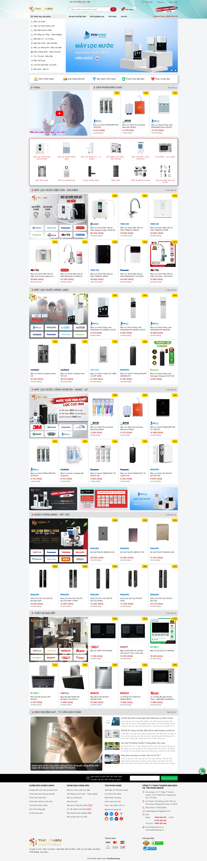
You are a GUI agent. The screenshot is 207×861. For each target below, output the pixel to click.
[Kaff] (51, 658)
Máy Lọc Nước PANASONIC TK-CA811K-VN (133, 474)
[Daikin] (37, 559)
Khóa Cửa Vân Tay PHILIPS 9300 (131, 599)
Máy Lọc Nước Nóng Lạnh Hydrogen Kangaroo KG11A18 (162, 374)
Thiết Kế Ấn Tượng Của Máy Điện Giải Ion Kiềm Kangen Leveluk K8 (147, 730)
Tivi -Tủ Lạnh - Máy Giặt (43, 56)
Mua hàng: (148, 815)
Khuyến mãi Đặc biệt (77, 16)
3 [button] (175, 70)
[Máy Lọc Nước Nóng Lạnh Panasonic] (51, 334)
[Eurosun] (37, 658)
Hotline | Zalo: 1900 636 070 (166, 16)
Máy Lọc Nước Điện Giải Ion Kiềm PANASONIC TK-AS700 (132, 275)
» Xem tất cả (171, 190)
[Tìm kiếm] (113, 9)
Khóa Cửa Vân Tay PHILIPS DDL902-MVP (41, 599)
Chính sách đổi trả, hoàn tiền (40, 801)
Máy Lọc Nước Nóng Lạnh (44, 26)
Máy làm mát (72, 801)
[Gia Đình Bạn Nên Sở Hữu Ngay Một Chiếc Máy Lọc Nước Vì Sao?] (112, 721)
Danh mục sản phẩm (42, 16)
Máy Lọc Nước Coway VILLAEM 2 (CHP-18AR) (103, 374)
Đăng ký (160, 2)
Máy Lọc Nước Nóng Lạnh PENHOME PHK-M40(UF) (161, 328)
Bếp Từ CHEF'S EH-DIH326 (101, 651)
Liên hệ (124, 16)
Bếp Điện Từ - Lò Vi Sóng (44, 39)
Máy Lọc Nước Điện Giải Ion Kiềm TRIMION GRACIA (131, 229)
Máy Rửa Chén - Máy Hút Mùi (45, 43)
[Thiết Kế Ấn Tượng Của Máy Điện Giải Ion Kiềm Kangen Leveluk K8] (112, 734)
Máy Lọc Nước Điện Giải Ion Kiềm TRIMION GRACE (101, 275)
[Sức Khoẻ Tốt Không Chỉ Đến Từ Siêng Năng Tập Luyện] (112, 746)
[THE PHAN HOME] (41, 9)
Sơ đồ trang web (36, 813)
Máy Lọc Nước (39, 21)
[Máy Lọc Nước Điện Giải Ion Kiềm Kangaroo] (37, 235)
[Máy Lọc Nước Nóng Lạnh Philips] (51, 327)
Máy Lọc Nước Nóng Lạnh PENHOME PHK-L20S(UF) (162, 126)
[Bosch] (65, 651)
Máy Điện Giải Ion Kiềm (43, 30)
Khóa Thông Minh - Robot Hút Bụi (47, 52)
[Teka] (80, 651)
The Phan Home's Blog (38, 805)
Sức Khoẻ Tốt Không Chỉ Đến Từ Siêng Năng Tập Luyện (143, 743)
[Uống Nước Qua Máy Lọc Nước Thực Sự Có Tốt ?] (112, 759)
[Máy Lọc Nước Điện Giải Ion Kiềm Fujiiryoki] (80, 235)
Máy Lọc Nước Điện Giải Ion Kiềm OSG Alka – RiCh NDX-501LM (161, 275)
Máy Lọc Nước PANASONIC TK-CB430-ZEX (103, 474)
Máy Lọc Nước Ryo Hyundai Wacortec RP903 (133, 126)
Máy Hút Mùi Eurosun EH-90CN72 (40, 698)
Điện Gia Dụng (39, 60)
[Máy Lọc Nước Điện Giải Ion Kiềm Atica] (51, 235)
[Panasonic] (51, 552)
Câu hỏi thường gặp (37, 809)
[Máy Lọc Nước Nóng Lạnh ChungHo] (37, 334)
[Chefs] (65, 658)
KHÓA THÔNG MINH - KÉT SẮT (52, 514)
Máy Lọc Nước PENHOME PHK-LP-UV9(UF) (162, 428)
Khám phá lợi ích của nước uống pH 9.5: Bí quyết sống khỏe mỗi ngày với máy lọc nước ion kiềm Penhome (65, 766)
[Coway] (51, 559)
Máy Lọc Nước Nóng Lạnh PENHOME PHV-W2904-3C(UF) (103, 328)
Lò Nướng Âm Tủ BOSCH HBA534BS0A (130, 698)
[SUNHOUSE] (51, 434)
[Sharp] (80, 552)
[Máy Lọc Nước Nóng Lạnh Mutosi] (80, 327)
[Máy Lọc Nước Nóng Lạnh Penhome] (37, 327)
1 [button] (171, 70)
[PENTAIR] (51, 427)
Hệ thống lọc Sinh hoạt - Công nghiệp (82, 794)
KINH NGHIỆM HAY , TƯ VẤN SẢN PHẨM (57, 712)
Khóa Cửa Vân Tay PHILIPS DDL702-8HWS (101, 599)
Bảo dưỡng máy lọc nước (77, 817)
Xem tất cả (172, 88)
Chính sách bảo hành (37, 798)
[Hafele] (37, 552)
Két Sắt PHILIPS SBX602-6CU (102, 552)
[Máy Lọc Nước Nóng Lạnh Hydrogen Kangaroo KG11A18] (163, 354)
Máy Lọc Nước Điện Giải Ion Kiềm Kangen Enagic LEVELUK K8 (102, 229)
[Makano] (80, 559)
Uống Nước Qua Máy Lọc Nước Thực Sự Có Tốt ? (141, 755)
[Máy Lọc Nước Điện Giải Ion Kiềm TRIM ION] (51, 228)
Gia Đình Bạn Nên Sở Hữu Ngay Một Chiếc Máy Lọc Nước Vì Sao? (147, 718)
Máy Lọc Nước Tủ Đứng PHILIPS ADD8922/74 (133, 374)
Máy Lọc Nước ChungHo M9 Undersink (71, 474)
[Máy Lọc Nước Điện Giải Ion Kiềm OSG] (65, 235)
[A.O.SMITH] (37, 434)
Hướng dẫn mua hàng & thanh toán (43, 790)
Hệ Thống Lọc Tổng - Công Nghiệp (48, 34)
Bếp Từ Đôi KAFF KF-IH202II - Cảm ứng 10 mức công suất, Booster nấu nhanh (132, 652)
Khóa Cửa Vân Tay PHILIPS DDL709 (161, 599)
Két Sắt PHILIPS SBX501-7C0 (132, 552)
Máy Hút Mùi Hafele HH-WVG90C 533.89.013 (70, 698)
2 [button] (173, 70)
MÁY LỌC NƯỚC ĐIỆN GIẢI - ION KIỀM (56, 190)
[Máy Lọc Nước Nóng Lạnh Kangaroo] (80, 334)
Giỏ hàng (128, 8)
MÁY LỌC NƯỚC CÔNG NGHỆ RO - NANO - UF (61, 389)
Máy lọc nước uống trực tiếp (78, 790)
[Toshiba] (65, 552)
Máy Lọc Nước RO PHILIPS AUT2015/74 (161, 474)
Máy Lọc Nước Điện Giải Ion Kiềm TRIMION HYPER (161, 229)
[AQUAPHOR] (65, 427)
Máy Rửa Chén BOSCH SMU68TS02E (99, 698)
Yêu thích (148, 2)
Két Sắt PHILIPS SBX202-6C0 (162, 552)
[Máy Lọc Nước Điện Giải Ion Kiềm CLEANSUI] (80, 228)
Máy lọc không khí (74, 798)
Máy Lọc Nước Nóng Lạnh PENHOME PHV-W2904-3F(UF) (132, 328)
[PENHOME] (65, 434)
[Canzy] (80, 658)
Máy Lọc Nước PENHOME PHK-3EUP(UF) (106, 126)
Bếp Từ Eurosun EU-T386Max (162, 651)
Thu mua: (149, 823)
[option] (122, 45)
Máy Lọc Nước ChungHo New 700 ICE (72, 374)
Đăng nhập (173, 2)
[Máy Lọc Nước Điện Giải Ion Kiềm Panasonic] (65, 228)
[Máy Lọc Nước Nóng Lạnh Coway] (65, 334)
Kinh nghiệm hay (97, 16)
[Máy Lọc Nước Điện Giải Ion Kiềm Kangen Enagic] (37, 228)
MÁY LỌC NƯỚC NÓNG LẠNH (51, 289)
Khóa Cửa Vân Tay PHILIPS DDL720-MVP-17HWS (71, 599)
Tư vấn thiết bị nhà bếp (79, 809)
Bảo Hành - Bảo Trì (41, 69)
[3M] (37, 427)
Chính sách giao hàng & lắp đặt (42, 794)
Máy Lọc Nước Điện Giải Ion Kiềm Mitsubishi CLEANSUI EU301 (71, 275)
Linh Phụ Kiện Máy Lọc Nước (45, 65)
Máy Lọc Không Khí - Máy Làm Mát (48, 47)
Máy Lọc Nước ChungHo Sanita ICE (43, 374)
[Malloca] (51, 651)
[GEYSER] (80, 427)
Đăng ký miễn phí (169, 778)
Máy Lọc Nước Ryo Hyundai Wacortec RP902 (101, 428)
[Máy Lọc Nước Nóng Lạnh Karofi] (65, 327)
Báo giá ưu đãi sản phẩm (79, 805)
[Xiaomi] (65, 559)
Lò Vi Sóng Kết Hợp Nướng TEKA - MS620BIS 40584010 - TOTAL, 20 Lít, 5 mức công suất (163, 698)
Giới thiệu (112, 16)
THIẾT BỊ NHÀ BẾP (44, 613)
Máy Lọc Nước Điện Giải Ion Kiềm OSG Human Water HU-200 (42, 275)
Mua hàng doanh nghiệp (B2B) (79, 813)
